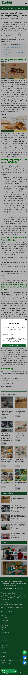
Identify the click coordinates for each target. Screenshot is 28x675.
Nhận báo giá (14, 346)
